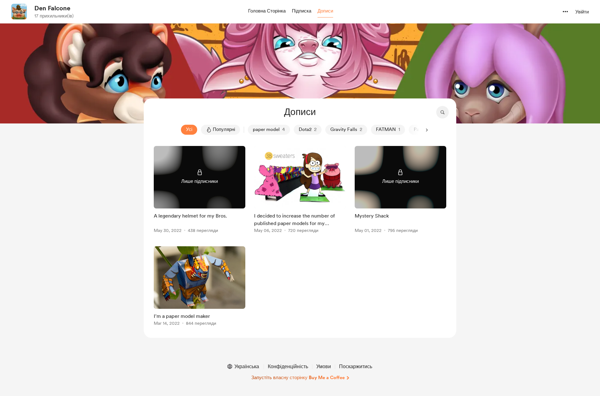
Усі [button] (189, 129)
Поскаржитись (355, 366)
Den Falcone (52, 8)
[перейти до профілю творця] (19, 11)
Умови (323, 366)
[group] (199, 190)
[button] (267, 11)
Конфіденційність (288, 366)
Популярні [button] (224, 129)
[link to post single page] (199, 190)
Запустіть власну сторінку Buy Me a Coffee (298, 377)
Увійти (582, 12)
